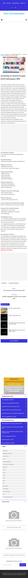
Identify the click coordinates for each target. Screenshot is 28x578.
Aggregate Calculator (7, 453)
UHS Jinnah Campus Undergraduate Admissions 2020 (16, 323)
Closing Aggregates (7, 461)
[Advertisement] (14, 37)
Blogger (14, 574)
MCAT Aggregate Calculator (8, 443)
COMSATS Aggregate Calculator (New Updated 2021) (12, 427)
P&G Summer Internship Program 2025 (10, 406)
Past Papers (5, 486)
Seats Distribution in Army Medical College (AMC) (13, 413)
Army (4, 458)
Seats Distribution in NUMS (8, 439)
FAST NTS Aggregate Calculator (9, 416)
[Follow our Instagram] (15, 7)
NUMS (4, 472)
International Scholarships (8, 464)
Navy (4, 477)
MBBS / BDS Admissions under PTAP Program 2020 (16, 330)
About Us (9, 3)
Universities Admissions (13, 283)
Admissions (4, 283)
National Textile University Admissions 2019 (11, 409)
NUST (4, 475)
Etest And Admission (16, 573)
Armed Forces (6, 456)
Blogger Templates (21, 574)
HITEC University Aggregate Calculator (10, 403)
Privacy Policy (16, 3)
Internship (5, 467)
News (4, 480)
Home (4, 3)
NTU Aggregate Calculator (8, 399)
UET (4, 494)
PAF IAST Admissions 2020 (14, 308)
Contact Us (22, 3)
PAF (3, 483)
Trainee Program (6, 491)
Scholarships (5, 488)
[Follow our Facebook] (12, 7)
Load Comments (14, 340)
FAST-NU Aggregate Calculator (9, 436)
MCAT (4, 469)
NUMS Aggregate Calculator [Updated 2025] (12, 423)
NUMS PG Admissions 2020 (14, 315)
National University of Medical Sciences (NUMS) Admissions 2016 (12, 432)
